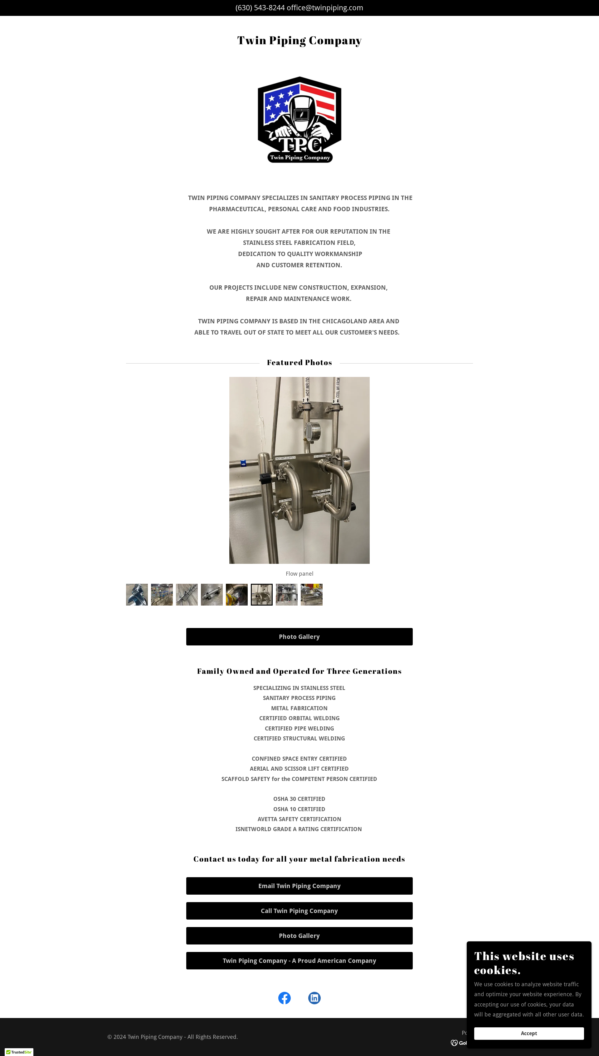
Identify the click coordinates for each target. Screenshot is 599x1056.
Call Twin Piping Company (299, 911)
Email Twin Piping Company (299, 886)
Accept (529, 1034)
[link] (285, 999)
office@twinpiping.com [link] (325, 7)
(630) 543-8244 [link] (260, 7)
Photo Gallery (299, 636)
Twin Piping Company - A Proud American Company (299, 960)
